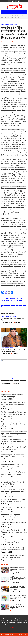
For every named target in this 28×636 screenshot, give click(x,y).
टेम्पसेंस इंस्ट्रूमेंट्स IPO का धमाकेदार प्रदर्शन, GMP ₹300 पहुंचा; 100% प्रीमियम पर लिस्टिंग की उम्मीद (13, 457)
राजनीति (11, 24)
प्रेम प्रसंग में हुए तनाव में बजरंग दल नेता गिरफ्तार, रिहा (13, 319)
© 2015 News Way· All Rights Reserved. (14, 634)
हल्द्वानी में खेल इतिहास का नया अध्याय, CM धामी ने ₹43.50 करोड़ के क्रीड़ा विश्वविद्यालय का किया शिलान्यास (13, 404)
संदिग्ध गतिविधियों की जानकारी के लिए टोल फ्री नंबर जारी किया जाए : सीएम (13, 350)
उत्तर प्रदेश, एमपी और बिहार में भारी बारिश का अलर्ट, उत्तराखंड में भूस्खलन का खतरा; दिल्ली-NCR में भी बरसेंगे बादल (14, 492)
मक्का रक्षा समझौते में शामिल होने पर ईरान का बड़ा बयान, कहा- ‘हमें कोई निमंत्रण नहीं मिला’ (17, 606)
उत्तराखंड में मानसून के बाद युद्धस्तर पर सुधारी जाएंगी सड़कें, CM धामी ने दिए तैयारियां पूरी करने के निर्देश (18, 588)
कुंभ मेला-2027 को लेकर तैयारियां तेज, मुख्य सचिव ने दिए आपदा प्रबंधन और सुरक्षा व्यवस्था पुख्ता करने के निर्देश (14, 532)
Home (2, 16)
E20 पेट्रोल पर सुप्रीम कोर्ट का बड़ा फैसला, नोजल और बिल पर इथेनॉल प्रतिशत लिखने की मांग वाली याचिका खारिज (13, 424)
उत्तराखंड (7, 24)
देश (10, 316)
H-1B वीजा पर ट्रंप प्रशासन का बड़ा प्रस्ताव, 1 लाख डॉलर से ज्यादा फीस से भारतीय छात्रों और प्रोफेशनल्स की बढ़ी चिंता (13, 482)
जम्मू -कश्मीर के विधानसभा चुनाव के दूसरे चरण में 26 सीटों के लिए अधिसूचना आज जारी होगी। (12, 300)
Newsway (16, 41)
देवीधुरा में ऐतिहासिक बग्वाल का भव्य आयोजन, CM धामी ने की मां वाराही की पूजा (18, 569)
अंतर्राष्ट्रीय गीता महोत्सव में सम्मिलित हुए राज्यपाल (13, 381)
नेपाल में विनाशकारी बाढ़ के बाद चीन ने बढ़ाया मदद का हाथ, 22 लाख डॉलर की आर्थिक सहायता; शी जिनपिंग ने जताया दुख (13, 414)
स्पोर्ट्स (15, 24)
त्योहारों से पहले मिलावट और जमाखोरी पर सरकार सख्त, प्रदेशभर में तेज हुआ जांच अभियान (18, 597)
